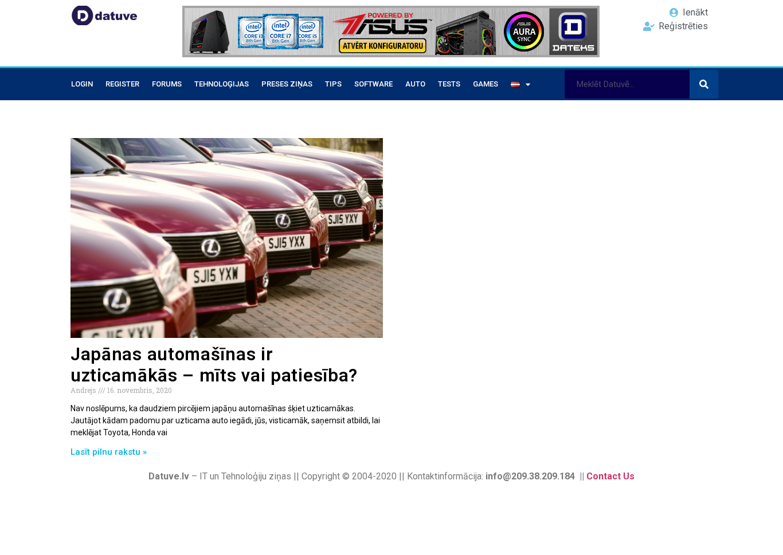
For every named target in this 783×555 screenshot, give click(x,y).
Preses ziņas (286, 84)
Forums (167, 84)
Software (373, 84)
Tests (449, 84)
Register (122, 84)
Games (485, 84)
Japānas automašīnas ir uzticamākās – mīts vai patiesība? (214, 365)
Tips (333, 84)
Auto (415, 84)
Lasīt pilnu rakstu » (109, 452)
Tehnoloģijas (221, 84)
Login (82, 84)
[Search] (704, 84)
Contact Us (610, 476)
